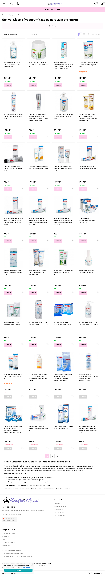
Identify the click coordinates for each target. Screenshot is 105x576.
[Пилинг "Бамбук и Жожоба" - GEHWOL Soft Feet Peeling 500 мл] (39, 50)
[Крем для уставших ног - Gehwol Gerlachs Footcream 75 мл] (13, 154)
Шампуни (57, 503)
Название (33, 34)
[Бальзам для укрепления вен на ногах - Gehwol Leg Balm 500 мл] (64, 102)
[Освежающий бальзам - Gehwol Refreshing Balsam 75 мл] (39, 414)
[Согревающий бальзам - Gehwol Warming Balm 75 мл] (89, 154)
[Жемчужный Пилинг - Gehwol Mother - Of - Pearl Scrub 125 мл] (13, 362)
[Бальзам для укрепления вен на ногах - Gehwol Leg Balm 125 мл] (89, 50)
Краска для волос (60, 506)
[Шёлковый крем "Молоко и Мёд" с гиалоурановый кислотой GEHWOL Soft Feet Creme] (39, 362)
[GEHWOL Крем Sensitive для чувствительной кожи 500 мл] (89, 310)
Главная (4, 15)
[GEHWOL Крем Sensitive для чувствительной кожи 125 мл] (39, 310)
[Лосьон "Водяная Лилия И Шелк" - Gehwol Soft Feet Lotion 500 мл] (13, 50)
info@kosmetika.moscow (13, 514)
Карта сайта (6, 545)
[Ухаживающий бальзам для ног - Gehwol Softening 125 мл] (39, 154)
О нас (4, 539)
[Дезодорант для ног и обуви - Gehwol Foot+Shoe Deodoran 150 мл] (13, 102)
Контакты (5, 536)
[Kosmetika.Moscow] (26, 500)
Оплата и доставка (8, 533)
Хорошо (18, 570)
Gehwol (19, 15)
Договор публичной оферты (11, 550)
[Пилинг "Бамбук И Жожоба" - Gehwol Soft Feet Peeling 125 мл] (64, 258)
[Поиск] (11, 3)
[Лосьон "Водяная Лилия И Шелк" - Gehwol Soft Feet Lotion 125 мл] (39, 258)
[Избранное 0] (95, 4)
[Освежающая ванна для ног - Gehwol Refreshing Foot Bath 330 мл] (13, 258)
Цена (23, 34)
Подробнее (26, 567)
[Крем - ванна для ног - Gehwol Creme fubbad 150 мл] (64, 414)
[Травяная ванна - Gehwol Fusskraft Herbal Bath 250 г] (13, 310)
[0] (101, 4)
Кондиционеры (59, 509)
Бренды (11, 15)
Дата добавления (10, 34)
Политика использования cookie (13, 553)
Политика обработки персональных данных (17, 556)
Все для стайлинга (60, 515)
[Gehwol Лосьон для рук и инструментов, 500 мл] (89, 258)
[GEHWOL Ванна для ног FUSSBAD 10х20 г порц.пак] (64, 310)
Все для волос (58, 512)
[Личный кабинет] (18, 3)
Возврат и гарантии (8, 542)
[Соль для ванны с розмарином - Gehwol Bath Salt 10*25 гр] (89, 206)
